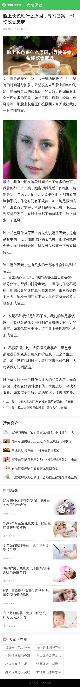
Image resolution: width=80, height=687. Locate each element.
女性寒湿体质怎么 (48, 672)
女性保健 (34, 5)
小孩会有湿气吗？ (17, 664)
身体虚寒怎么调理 (17, 672)
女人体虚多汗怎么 (48, 655)
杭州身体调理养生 (48, 647)
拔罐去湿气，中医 (17, 647)
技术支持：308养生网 (40, 682)
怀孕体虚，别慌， (48, 664)
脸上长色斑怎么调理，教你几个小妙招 (42, 407)
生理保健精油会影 (17, 655)
